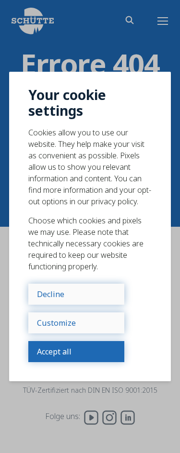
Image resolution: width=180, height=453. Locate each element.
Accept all (54, 351)
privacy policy (114, 201)
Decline (50, 294)
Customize (56, 323)
